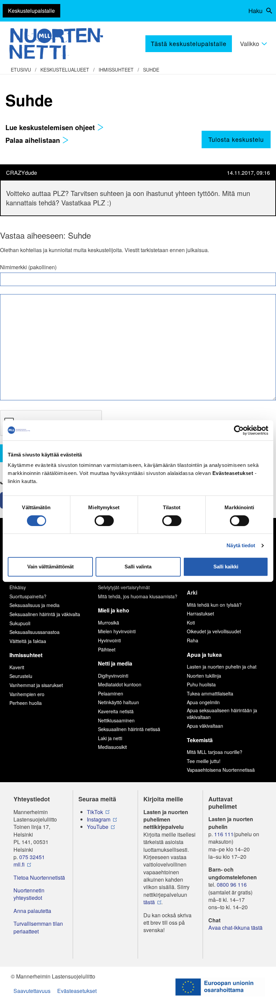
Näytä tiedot (241, 545)
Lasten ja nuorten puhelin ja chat (221, 666)
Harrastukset (200, 613)
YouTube (97, 827)
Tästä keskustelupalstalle (189, 43)
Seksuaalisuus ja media (34, 605)
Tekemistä (200, 740)
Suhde (151, 69)
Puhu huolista (201, 684)
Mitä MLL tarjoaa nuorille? (214, 752)
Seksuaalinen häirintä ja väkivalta (44, 614)
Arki (192, 592)
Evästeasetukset (77, 991)
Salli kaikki (225, 566)
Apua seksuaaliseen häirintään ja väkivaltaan (222, 713)
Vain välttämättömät (50, 566)
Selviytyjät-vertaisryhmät (124, 587)
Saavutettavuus (31, 991)
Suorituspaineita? (27, 596)
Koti (191, 622)
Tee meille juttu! (203, 761)
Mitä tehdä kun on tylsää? (214, 604)
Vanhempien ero (26, 694)
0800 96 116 (232, 884)
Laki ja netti (110, 738)
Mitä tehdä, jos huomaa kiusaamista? (137, 596)
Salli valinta (138, 566)
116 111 (224, 834)
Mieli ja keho (113, 610)
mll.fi (19, 864)
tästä (149, 902)
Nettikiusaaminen (116, 720)
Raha (192, 640)
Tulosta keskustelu (236, 139)
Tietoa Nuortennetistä (39, 877)
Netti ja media (115, 663)
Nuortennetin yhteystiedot (28, 894)
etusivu (21, 69)
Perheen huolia (25, 702)
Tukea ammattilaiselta (210, 693)
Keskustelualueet (64, 69)
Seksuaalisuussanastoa (34, 632)
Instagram (98, 819)
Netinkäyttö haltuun (118, 702)
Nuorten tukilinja (204, 675)
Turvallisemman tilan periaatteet (38, 927)
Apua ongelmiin (203, 702)
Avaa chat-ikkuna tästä (235, 927)
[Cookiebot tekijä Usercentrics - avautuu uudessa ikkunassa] (238, 430)
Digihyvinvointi (113, 675)
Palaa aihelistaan (33, 140)
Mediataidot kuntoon (119, 684)
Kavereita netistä (116, 711)
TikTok (95, 812)
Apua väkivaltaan (205, 725)
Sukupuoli (19, 623)
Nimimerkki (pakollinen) (28, 267)
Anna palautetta (32, 911)
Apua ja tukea (204, 654)
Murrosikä (108, 622)
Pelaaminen (110, 693)
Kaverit (16, 667)
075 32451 (32, 857)
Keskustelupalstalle (31, 10)
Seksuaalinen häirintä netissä (129, 729)
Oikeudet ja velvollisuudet (214, 631)
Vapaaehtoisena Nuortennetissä (221, 769)
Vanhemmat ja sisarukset (36, 685)
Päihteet (106, 649)
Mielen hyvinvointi (117, 631)
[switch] (104, 520)
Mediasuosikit (112, 747)
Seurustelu (20, 676)
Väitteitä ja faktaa (27, 641)
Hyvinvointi (109, 640)
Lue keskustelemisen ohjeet (51, 127)
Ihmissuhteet (116, 69)
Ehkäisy (17, 587)
